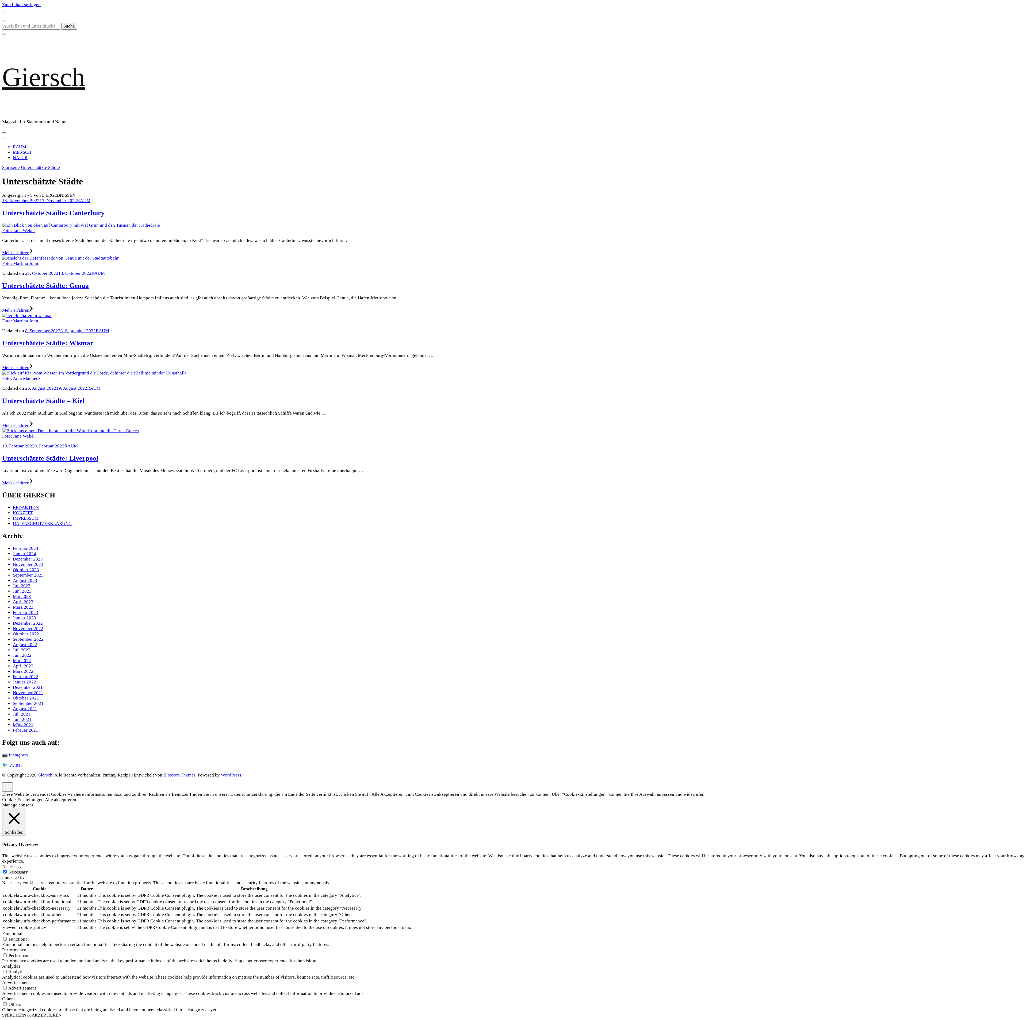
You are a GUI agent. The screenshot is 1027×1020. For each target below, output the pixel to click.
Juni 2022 (22, 655)
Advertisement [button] (16, 982)
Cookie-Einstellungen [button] (23, 799)
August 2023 (25, 580)
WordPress (231, 775)
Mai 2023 (22, 596)
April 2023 (23, 601)
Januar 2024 (24, 553)
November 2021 (28, 692)
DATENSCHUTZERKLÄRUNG (42, 523)
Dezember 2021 (28, 687)
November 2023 (28, 564)
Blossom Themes (179, 775)
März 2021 (23, 724)
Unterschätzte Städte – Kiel (43, 401)
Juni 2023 (22, 591)
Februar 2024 (25, 548)
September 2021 (28, 703)
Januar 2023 (24, 617)
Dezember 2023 (28, 559)
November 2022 (28, 628)
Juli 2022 (21, 649)
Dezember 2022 (28, 623)
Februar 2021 (25, 730)
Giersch (43, 77)
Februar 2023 (25, 612)
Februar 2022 (25, 676)
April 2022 (23, 666)
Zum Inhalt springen (21, 4)
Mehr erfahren (15, 252)
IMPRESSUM (26, 518)
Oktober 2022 (26, 633)
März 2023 (23, 607)
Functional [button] (12, 933)
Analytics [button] (11, 966)
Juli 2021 (21, 714)
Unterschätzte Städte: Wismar (47, 343)
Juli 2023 (21, 585)
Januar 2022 (24, 682)
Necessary (18, 872)
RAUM (19, 146)
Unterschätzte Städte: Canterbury (53, 213)
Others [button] (8, 998)
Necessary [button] (12, 866)
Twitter (15, 765)
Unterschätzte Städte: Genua (45, 285)
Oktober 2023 (26, 569)
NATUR (20, 157)
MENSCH (22, 152)
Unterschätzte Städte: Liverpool (50, 458)
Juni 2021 (22, 719)
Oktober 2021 (26, 698)
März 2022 (23, 671)
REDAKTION (26, 507)
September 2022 (28, 639)
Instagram (18, 755)
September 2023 (28, 575)
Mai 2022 (22, 660)
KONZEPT (23, 512)
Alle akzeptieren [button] (60, 799)
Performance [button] (14, 949)
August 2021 (25, 708)
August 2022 (25, 644)
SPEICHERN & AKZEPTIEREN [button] (32, 1015)
